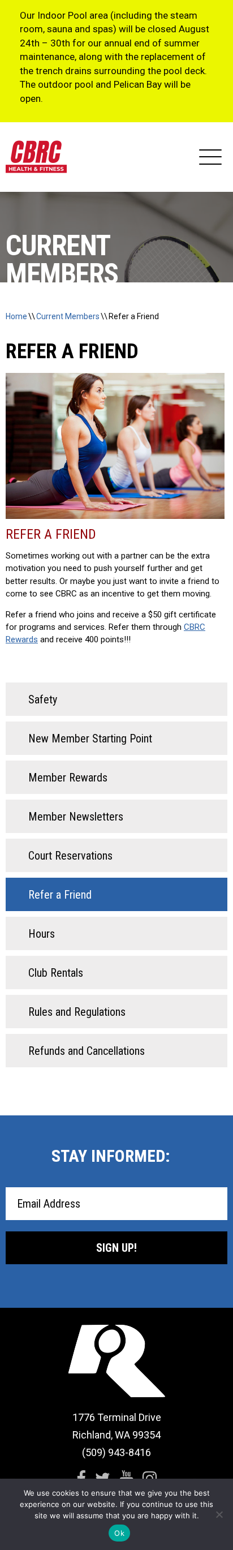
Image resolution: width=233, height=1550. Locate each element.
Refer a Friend (134, 316)
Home (16, 316)
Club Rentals (55, 973)
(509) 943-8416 (116, 1452)
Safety (42, 699)
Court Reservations (70, 855)
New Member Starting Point (90, 738)
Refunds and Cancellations (86, 1051)
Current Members (68, 316)
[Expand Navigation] (210, 157)
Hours (41, 934)
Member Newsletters (75, 816)
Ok (119, 1533)
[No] (219, 1514)
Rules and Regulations (77, 1012)
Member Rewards (67, 777)
